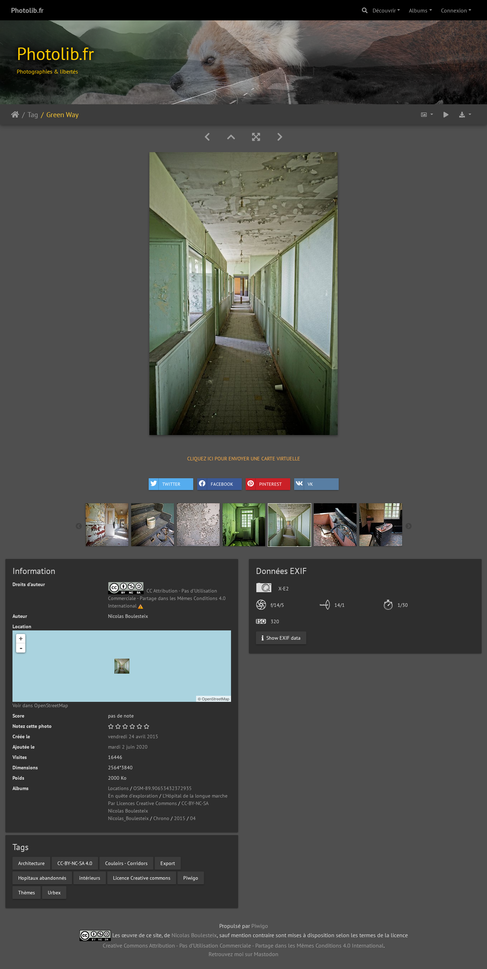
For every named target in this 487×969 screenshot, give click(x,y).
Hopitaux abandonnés (42, 877)
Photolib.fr (27, 10)
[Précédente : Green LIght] (207, 137)
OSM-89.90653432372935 (162, 788)
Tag (32, 114)
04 (193, 818)
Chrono (161, 818)
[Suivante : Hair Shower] (279, 137)
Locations (118, 788)
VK (310, 484)
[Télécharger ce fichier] (465, 114)
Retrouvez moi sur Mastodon (243, 954)
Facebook (222, 484)
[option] (107, 524)
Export (167, 863)
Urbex (54, 892)
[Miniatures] (231, 137)
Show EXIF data (283, 637)
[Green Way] (121, 666)
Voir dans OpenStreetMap (40, 705)
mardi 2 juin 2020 (128, 747)
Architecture (31, 863)
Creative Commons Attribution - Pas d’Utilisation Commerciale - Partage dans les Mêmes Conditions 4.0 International (243, 945)
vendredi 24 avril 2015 (133, 736)
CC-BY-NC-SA (195, 803)
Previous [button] (78, 526)
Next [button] (408, 526)
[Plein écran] (256, 137)
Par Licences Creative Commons (142, 803)
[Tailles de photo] (427, 114)
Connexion (454, 10)
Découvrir (384, 10)
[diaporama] (446, 114)
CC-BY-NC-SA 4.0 (74, 863)
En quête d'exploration (133, 796)
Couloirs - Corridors (126, 863)
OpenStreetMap (215, 698)
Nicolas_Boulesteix (128, 818)
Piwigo (190, 877)
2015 (179, 818)
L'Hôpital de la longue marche (195, 796)
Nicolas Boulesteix (128, 811)
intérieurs (89, 877)
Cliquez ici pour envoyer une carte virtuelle (243, 458)
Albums (418, 10)
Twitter (171, 484)
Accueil (15, 114)
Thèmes (26, 892)
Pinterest (270, 484)
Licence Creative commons (141, 877)
